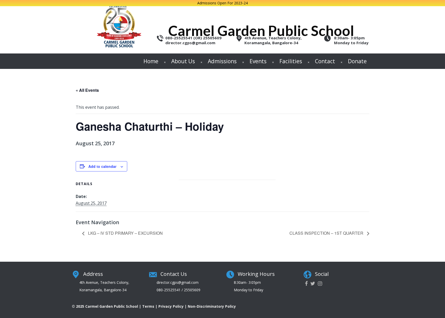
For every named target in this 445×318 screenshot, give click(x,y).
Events (258, 61)
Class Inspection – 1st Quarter (326, 233)
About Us (183, 61)
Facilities (290, 61)
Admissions (222, 61)
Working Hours (256, 273)
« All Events (87, 90)
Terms (148, 306)
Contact (325, 61)
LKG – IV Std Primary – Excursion (125, 233)
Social (322, 273)
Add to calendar (102, 166)
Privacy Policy (171, 306)
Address (93, 273)
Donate (357, 61)
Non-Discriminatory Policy (212, 306)
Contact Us (173, 273)
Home (150, 61)
